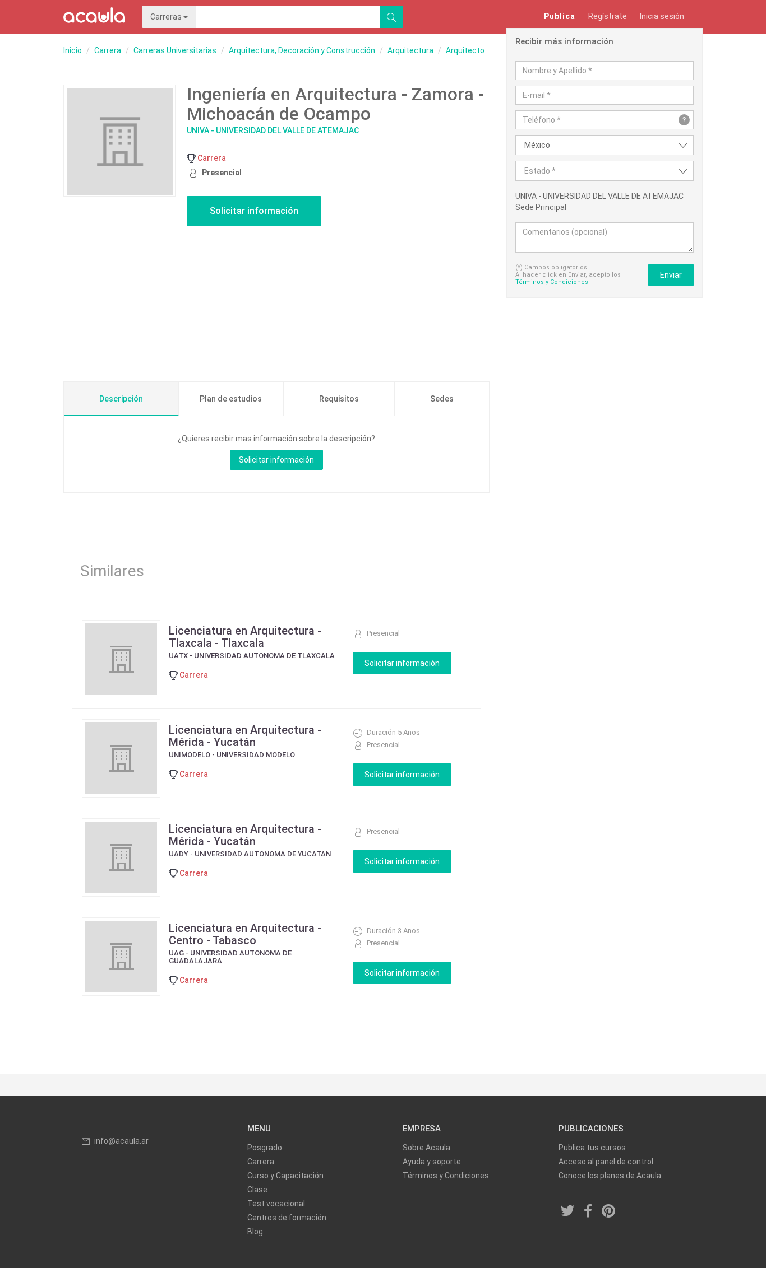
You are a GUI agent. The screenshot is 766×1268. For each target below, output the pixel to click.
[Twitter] (568, 1212)
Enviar (671, 275)
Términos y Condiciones (551, 282)
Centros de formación (286, 1217)
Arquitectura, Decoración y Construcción (302, 50)
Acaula (94, 17)
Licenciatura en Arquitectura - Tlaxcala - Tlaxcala (245, 637)
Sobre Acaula (426, 1147)
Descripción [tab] (121, 398)
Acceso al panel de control (606, 1161)
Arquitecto (465, 50)
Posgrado (264, 1147)
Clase (257, 1189)
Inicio (72, 50)
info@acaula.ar (121, 1140)
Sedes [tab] (442, 398)
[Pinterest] (609, 1212)
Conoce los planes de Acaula (610, 1175)
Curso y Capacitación (285, 1175)
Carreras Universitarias (174, 50)
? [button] (684, 120)
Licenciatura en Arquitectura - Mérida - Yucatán (245, 736)
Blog (255, 1231)
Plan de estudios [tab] (231, 398)
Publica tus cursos (592, 1147)
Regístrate (607, 16)
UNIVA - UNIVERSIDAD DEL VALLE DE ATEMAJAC (273, 130)
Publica (559, 16)
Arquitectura (410, 50)
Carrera (107, 50)
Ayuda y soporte (432, 1161)
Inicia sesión (662, 16)
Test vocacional (276, 1203)
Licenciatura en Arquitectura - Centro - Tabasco (245, 934)
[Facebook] (588, 1212)
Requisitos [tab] (339, 398)
